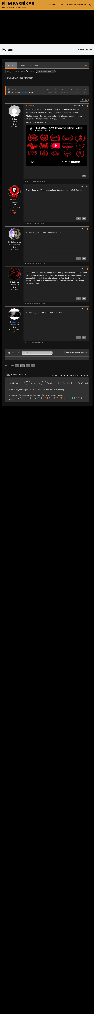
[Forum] (8, 72)
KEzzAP (15, 200)
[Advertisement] (47, 27)
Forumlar (11, 65)
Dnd (15, 119)
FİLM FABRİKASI (19, 3)
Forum (52, 5)
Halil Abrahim (16, 242)
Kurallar (70, 5)
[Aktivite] (15, 124)
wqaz (26, 390)
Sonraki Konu (80, 352)
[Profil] (13, 124)
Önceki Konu (68, 352)
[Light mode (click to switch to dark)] (90, 5)
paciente (24, 92)
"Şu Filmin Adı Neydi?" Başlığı (53, 390)
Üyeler (22, 65)
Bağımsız (15, 282)
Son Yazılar (34, 65)
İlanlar (60, 5)
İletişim (80, 5)
